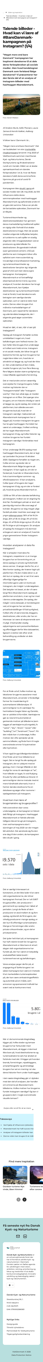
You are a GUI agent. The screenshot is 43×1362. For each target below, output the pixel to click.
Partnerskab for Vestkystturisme (21, 1331)
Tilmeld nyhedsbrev (15, 1327)
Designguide (12, 1324)
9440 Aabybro (13, 1303)
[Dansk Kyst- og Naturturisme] (13, 1247)
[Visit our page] (25, 1236)
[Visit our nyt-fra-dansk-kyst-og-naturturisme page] (18, 1236)
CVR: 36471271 (12, 1306)
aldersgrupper (15, 515)
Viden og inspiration (15, 12)
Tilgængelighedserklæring (18, 1334)
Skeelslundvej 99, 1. (15, 1299)
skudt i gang (25, 188)
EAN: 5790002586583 (15, 1309)
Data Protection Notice (21, 1355)
